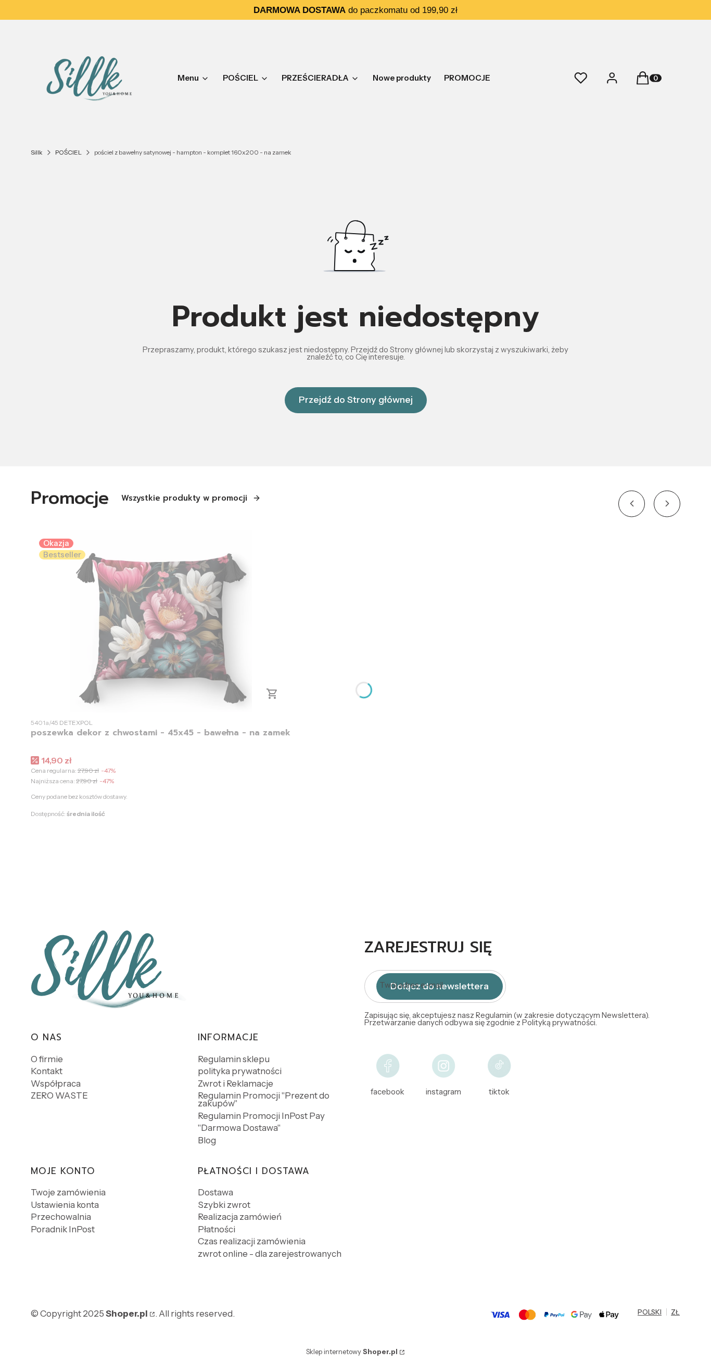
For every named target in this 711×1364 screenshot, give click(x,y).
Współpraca (56, 1083)
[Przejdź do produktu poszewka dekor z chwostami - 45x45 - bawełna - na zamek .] (161, 621)
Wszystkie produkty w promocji (184, 498)
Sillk (37, 152)
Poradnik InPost (63, 1229)
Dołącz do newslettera (439, 986)
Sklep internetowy (352, 1351)
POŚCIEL (68, 152)
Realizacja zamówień (240, 1217)
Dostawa (215, 1192)
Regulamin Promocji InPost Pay (261, 1116)
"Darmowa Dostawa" (239, 1128)
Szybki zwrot (224, 1205)
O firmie (47, 1059)
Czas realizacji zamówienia (252, 1241)
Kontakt (46, 1071)
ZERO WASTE (59, 1095)
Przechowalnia (61, 1217)
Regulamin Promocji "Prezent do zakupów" (263, 1099)
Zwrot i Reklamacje (235, 1083)
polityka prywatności (240, 1071)
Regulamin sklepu (234, 1059)
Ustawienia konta (65, 1205)
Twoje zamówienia (68, 1192)
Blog (207, 1140)
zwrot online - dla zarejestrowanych (269, 1253)
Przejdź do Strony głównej (356, 399)
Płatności (216, 1229)
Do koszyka (272, 693)
